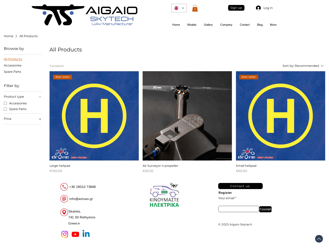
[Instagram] (64, 234)
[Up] (319, 239)
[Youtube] (75, 234)
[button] (195, 8)
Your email (226, 198)
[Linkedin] (86, 234)
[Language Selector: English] (179, 8)
